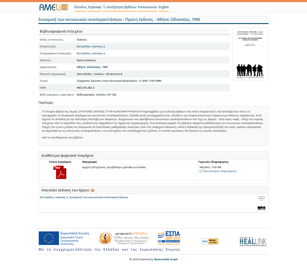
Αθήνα (81, 67)
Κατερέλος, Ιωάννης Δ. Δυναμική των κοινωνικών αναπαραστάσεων (84, 197)
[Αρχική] (54, 7)
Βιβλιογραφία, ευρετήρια (57, 94)
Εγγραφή (94, 7)
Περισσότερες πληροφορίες (219, 171)
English (163, 7)
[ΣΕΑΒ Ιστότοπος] (254, 241)
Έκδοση (45, 60)
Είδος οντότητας (51, 39)
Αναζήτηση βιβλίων (121, 7)
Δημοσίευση (48, 67)
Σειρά (43, 80)
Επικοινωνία (147, 7)
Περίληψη (45, 103)
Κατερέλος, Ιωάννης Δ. (91, 46)
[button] (104, 7)
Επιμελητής (47, 46)
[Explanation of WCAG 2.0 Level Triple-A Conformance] (210, 241)
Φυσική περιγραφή (52, 74)
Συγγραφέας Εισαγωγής (55, 53)
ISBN (43, 87)
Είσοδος (80, 7)
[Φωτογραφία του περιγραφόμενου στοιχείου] (250, 53)
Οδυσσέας (93, 67)
